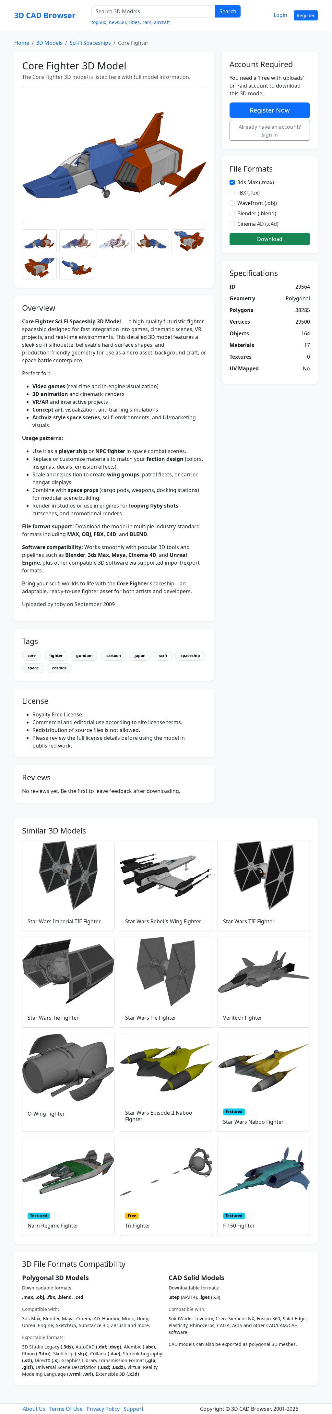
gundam (84, 655)
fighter (56, 655)
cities (134, 22)
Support (134, 1408)
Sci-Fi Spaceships (90, 42)
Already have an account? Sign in (270, 130)
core (32, 655)
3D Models (49, 42)
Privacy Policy (103, 1408)
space (33, 668)
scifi (163, 655)
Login (280, 14)
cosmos (59, 668)
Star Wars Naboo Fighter (253, 1121)
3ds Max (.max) (255, 182)
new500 (117, 22)
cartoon (113, 655)
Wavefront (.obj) (257, 203)
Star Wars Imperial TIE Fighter (64, 921)
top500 (98, 22)
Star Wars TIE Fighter (249, 921)
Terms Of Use (66, 1408)
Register (306, 15)
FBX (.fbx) (248, 192)
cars (146, 22)
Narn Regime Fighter (53, 1225)
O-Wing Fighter (46, 1113)
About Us (34, 1408)
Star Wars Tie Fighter (53, 1017)
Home (21, 42)
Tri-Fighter (137, 1225)
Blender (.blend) (256, 213)
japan (140, 655)
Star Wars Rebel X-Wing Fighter (163, 921)
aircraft (162, 22)
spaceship (190, 655)
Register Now (270, 110)
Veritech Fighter (242, 1017)
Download (269, 239)
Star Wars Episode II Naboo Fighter (158, 1115)
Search (227, 11)
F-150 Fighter (239, 1225)
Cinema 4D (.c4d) (258, 223)
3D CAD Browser (45, 15)
